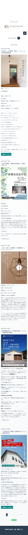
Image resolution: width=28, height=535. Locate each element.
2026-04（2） (14, 40)
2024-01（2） (14, 108)
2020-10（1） (14, 199)
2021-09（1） (14, 172)
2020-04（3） (14, 213)
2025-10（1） (14, 55)
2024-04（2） (14, 99)
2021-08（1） (14, 175)
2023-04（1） (14, 122)
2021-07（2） (14, 178)
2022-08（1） (14, 143)
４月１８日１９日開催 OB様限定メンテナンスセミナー (13, 248)
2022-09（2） (14, 140)
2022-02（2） (14, 158)
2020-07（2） (14, 205)
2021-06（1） (14, 181)
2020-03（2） (14, 216)
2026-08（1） (14, 11)
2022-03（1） (14, 155)
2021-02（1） (14, 187)
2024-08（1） (14, 87)
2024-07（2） (14, 90)
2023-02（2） (14, 128)
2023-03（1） (14, 125)
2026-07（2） (14, 14)
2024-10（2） (14, 81)
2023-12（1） (14, 111)
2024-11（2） (14, 78)
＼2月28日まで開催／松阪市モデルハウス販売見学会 (14, 432)
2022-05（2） (14, 152)
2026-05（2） (14, 17)
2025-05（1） (14, 67)
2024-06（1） (14, 93)
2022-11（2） (14, 134)
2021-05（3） (14, 184)
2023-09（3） (14, 114)
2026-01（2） (14, 46)
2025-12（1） (14, 49)
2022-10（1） (14, 137)
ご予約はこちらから (5, 238)
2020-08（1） (14, 202)
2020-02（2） (14, 219)
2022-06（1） (14, 149)
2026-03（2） (14, 43)
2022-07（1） (14, 146)
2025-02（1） (14, 70)
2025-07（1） (14, 64)
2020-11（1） (14, 196)
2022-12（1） (14, 131)
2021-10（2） (14, 169)
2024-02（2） (14, 105)
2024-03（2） (14, 102)
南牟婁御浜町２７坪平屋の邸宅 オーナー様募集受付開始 (14, 331)
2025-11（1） (14, 52)
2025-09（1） (14, 58)
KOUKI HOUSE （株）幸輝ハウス (14, 529)
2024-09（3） (14, 84)
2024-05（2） (14, 96)
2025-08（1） (14, 61)
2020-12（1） (14, 193)
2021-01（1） (14, 190)
